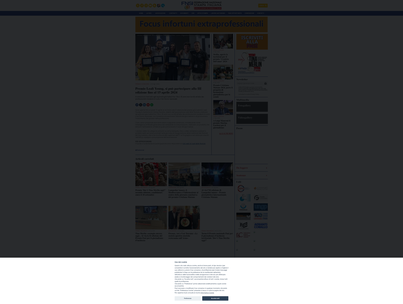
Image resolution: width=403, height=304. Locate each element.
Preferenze (187, 298)
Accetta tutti (215, 298)
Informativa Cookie (207, 293)
